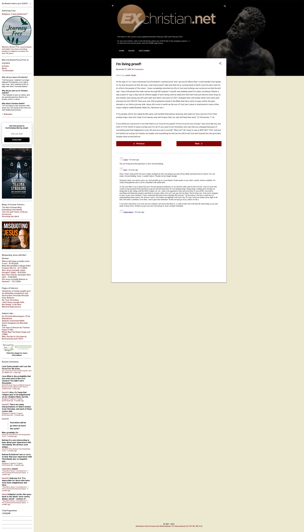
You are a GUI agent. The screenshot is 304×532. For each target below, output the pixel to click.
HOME (121, 51)
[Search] (224, 6)
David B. (5, 392)
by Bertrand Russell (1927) (14, 337)
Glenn (4, 494)
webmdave (7, 469)
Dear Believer (8, 298)
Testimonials (8, 70)
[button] (220, 63)
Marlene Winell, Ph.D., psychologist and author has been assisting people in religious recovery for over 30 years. (16, 50)
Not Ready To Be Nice (11, 304)
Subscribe (16, 140)
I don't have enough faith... (13, 302)
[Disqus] (169, 185)
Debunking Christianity (12, 210)
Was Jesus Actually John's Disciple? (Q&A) (13, 271)
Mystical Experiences (11, 307)
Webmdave (8, 114)
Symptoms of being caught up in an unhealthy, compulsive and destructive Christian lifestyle (16, 293)
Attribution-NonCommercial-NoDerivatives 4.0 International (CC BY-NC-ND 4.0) (169, 526)
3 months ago (19, 401)
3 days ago (17, 372)
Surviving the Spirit (10, 216)
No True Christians (10, 300)
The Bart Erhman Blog (11, 207)
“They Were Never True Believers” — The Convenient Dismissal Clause (15, 472)
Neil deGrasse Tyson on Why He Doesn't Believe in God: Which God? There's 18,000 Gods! (16, 386)
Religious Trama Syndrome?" (15, 14)
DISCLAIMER (144, 51)
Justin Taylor (130, 75)
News (4, 68)
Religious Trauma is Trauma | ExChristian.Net (12, 400)
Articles (5, 66)
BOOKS (131, 51)
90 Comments (137, 69)
